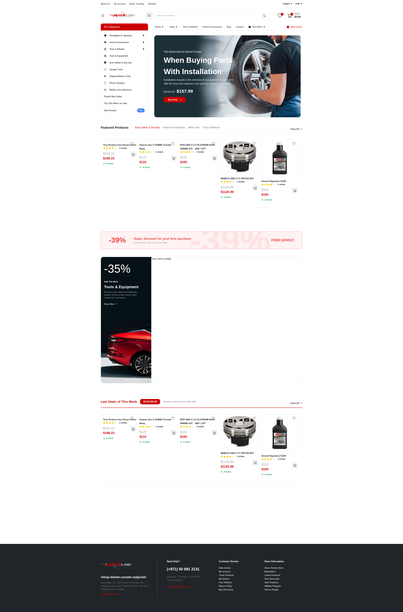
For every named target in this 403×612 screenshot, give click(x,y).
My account (119, 4)
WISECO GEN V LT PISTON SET (237, 178)
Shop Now (109, 304)
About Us (105, 4)
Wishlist (152, 4)
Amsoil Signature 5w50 (273, 181)
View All (294, 129)
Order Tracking (136, 4)
